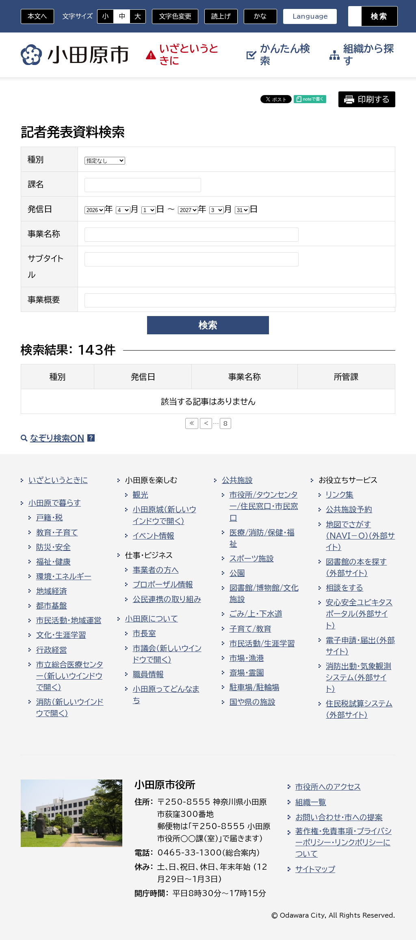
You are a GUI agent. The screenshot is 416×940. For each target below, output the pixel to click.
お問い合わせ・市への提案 (339, 817)
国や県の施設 (252, 702)
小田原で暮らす (54, 503)
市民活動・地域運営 (69, 620)
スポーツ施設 (252, 558)
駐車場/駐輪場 (255, 687)
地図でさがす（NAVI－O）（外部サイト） (360, 536)
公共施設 (237, 480)
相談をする (344, 587)
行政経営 (51, 650)
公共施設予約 (349, 509)
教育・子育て (57, 532)
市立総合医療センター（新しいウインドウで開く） (69, 676)
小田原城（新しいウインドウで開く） (164, 515)
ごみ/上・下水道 (256, 613)
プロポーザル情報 (163, 584)
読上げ (221, 16)
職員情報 (148, 674)
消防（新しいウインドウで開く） (70, 707)
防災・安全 (53, 547)
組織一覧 (310, 802)
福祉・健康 (53, 561)
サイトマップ (315, 869)
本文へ (37, 16)
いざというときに (58, 480)
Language (310, 16)
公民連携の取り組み (167, 599)
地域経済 (51, 591)
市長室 (144, 633)
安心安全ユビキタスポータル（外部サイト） (359, 614)
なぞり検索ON (57, 438)
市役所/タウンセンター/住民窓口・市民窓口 (264, 506)
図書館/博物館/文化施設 (264, 593)
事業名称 (44, 234)
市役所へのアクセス (328, 787)
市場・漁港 (247, 658)
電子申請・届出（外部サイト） (360, 646)
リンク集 (339, 494)
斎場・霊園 (247, 672)
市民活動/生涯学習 (262, 643)
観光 (140, 494)
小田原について (151, 618)
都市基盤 (51, 605)
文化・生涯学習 (61, 635)
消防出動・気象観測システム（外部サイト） (358, 678)
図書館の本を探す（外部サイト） (356, 567)
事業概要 (44, 299)
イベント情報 (153, 535)
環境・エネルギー (63, 576)
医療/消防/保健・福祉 (262, 538)
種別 (36, 159)
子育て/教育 (250, 628)
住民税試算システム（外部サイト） (359, 709)
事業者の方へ (156, 570)
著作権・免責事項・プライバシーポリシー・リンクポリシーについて (343, 842)
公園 (237, 573)
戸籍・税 (49, 517)
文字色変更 (175, 16)
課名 (36, 184)
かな (255, 16)
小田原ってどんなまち (166, 694)
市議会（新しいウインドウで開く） (167, 654)
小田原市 (74, 54)
